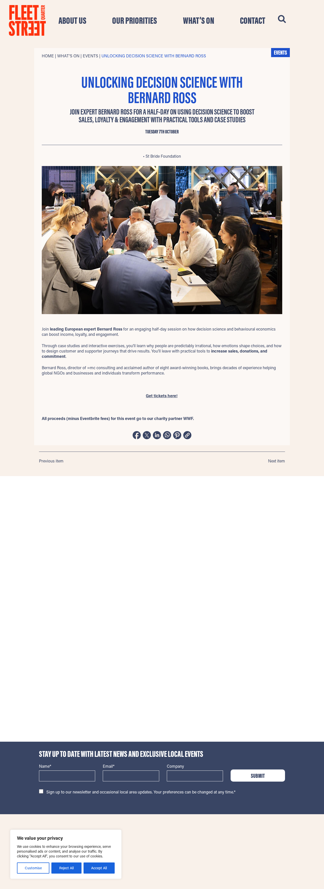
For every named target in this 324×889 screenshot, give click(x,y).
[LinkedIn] (157, 435)
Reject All (66, 867)
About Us (72, 20)
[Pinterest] (177, 435)
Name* (45, 766)
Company (175, 766)
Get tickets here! (161, 395)
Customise (33, 867)
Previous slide (41, 517)
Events (90, 55)
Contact (252, 20)
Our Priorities (134, 20)
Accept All (99, 867)
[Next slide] (283, 517)
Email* (108, 766)
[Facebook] (137, 435)
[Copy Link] (187, 435)
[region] (66, 854)
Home (48, 55)
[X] (147, 435)
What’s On (198, 20)
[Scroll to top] (282, 830)
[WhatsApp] (167, 435)
